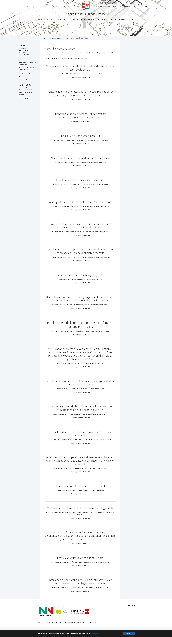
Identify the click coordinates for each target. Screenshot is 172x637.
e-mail (85, 58)
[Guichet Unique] (63, 612)
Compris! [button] (129, 633)
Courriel (21, 58)
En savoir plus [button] (95, 633)
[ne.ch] (77, 612)
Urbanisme (22, 48)
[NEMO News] (46, 611)
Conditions (93, 622)
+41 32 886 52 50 (24, 55)
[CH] (87, 611)
